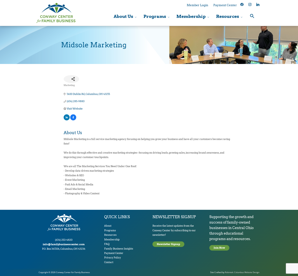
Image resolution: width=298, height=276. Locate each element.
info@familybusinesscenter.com (64, 244)
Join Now (219, 247)
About (107, 225)
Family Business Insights (118, 248)
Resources (110, 235)
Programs (110, 230)
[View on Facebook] (73, 119)
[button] (252, 16)
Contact (108, 262)
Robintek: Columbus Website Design (242, 272)
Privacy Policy (112, 257)
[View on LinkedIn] (67, 119)
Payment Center (113, 253)
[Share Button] (71, 79)
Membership (112, 239)
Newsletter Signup (168, 244)
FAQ (107, 244)
